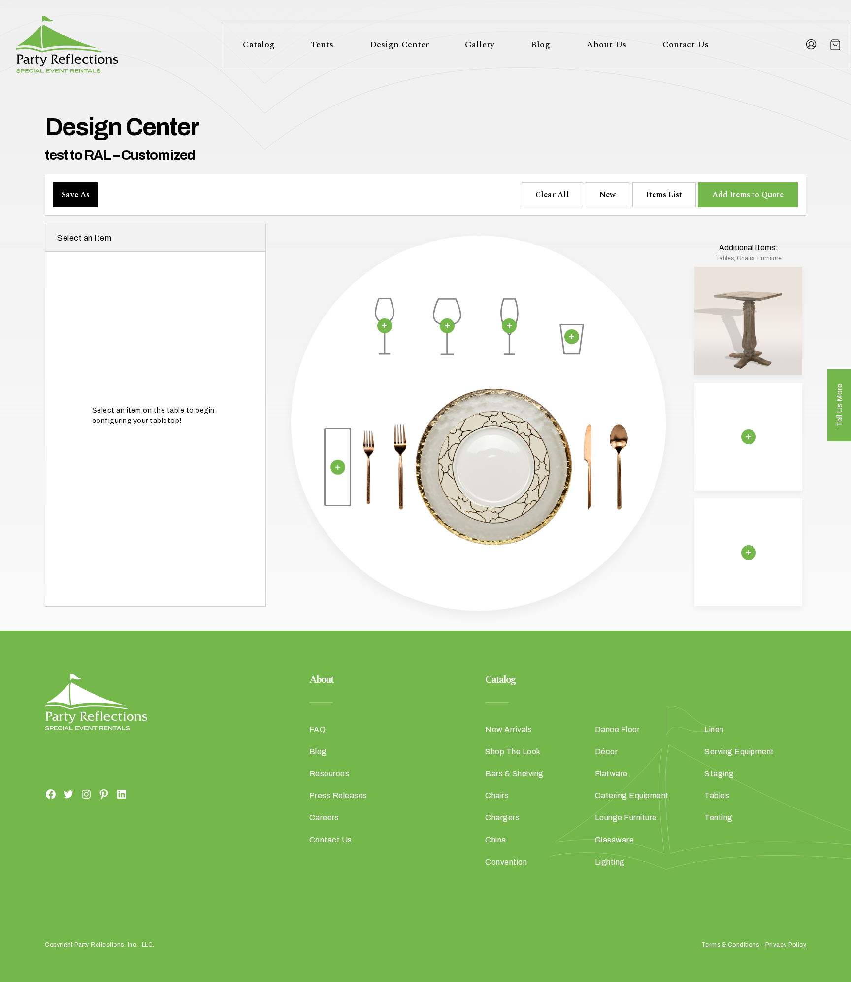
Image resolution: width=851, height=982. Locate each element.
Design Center (399, 44)
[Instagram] (86, 793)
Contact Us (685, 44)
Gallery (479, 44)
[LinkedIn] (122, 793)
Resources (329, 774)
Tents (322, 44)
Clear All (552, 195)
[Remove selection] (384, 326)
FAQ (317, 729)
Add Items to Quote (748, 195)
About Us (606, 44)
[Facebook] (51, 793)
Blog (540, 44)
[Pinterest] (104, 793)
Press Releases (338, 795)
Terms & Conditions (730, 944)
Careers (324, 817)
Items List (664, 195)
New (607, 195)
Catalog (259, 44)
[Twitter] (68, 793)
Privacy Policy (785, 944)
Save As (76, 195)
